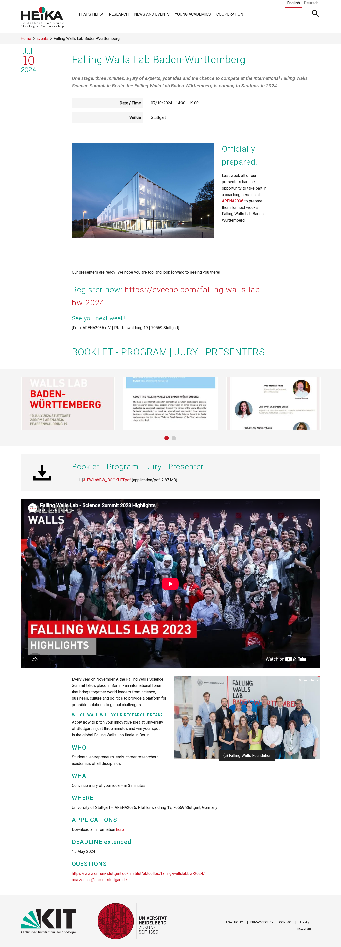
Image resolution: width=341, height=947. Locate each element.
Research (119, 14)
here (120, 829)
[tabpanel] (68, 403)
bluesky (304, 922)
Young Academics (193, 14)
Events (42, 38)
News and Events (152, 14)
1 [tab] (166, 438)
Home (26, 38)
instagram (304, 928)
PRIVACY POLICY (261, 922)
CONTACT (286, 922)
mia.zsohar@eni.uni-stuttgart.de (99, 879)
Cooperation (229, 14)
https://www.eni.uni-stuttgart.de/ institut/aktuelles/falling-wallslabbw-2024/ (138, 873)
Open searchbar (315, 14)
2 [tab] (174, 438)
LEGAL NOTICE (235, 922)
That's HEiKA (90, 14)
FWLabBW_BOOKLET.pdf (109, 480)
